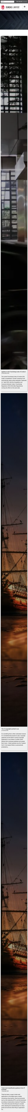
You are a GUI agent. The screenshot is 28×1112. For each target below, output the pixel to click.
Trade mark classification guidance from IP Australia (13, 1088)
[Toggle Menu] (24, 6)
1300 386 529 (19, 1)
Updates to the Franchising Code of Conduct (13, 371)
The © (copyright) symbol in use (10, 729)
